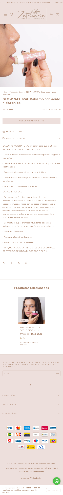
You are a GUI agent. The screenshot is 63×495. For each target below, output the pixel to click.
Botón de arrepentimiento (31, 472)
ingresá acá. (52, 468)
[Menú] (5, 14)
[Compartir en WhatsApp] (4, 263)
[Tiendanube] (31, 478)
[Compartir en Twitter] (18, 263)
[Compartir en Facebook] (11, 263)
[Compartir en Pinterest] (26, 263)
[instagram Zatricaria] (30, 385)
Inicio (5, 92)
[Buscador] (11, 14)
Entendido (53, 490)
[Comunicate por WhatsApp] (56, 481)
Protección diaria (16, 92)
